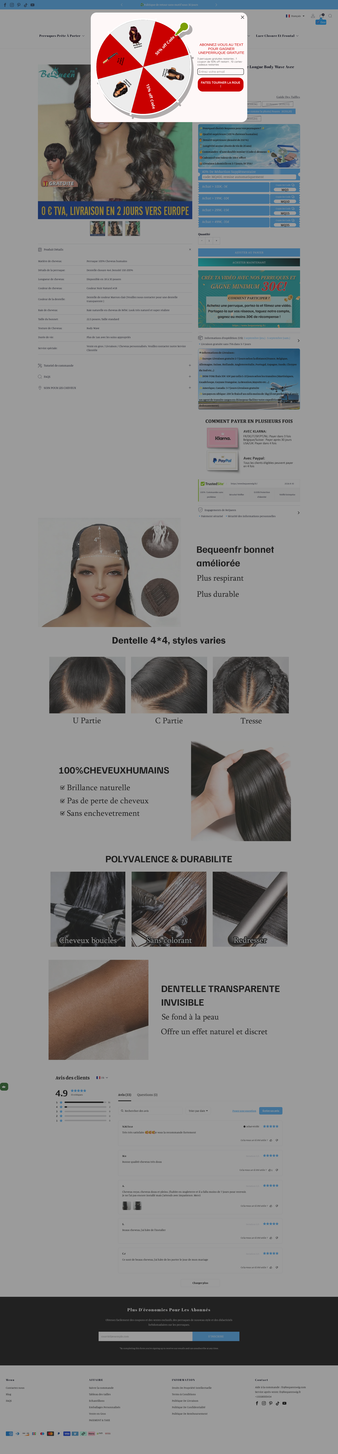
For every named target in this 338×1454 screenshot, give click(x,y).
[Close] (242, 17)
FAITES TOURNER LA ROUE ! (220, 84)
